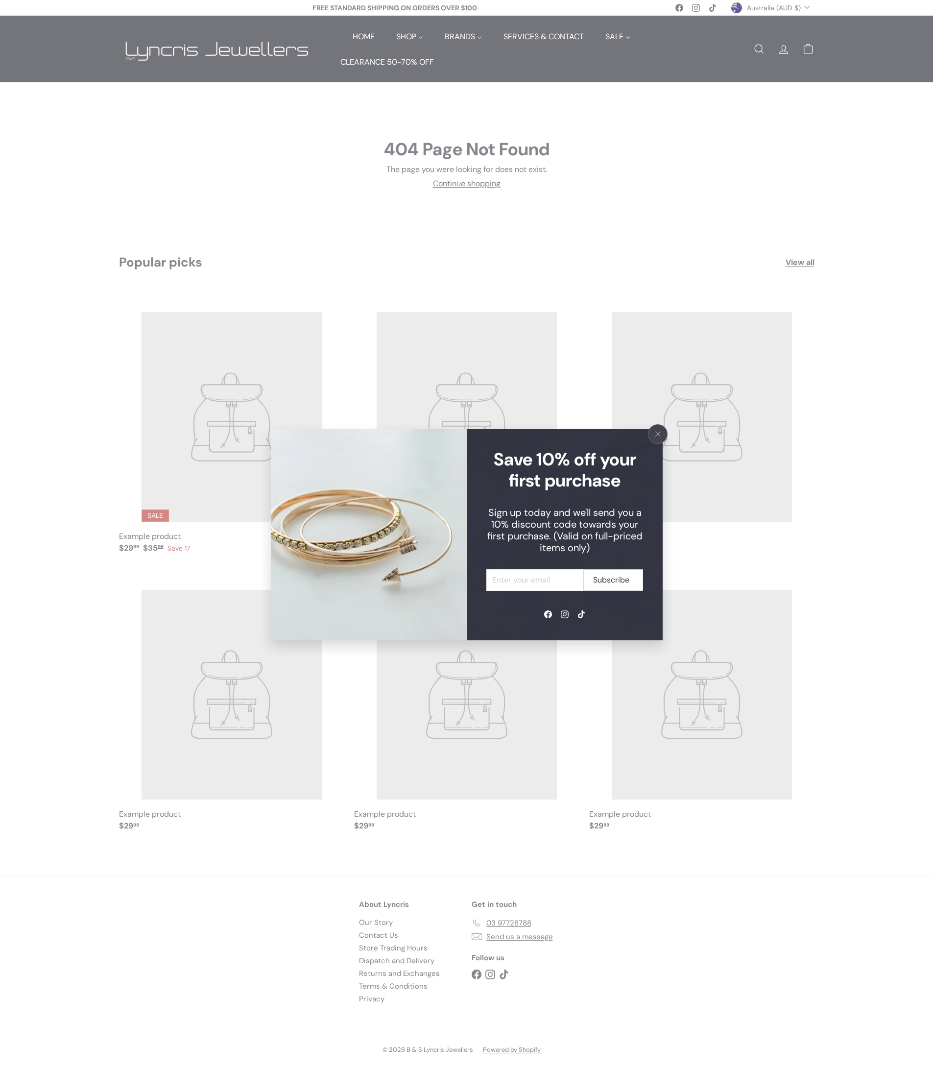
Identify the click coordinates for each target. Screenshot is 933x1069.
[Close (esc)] (658, 434)
